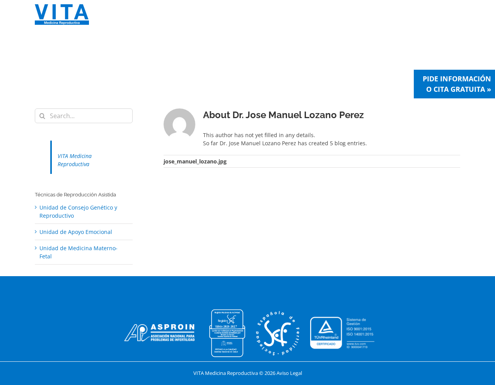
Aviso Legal (289, 373)
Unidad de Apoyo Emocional (75, 231)
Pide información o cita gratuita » (457, 84)
